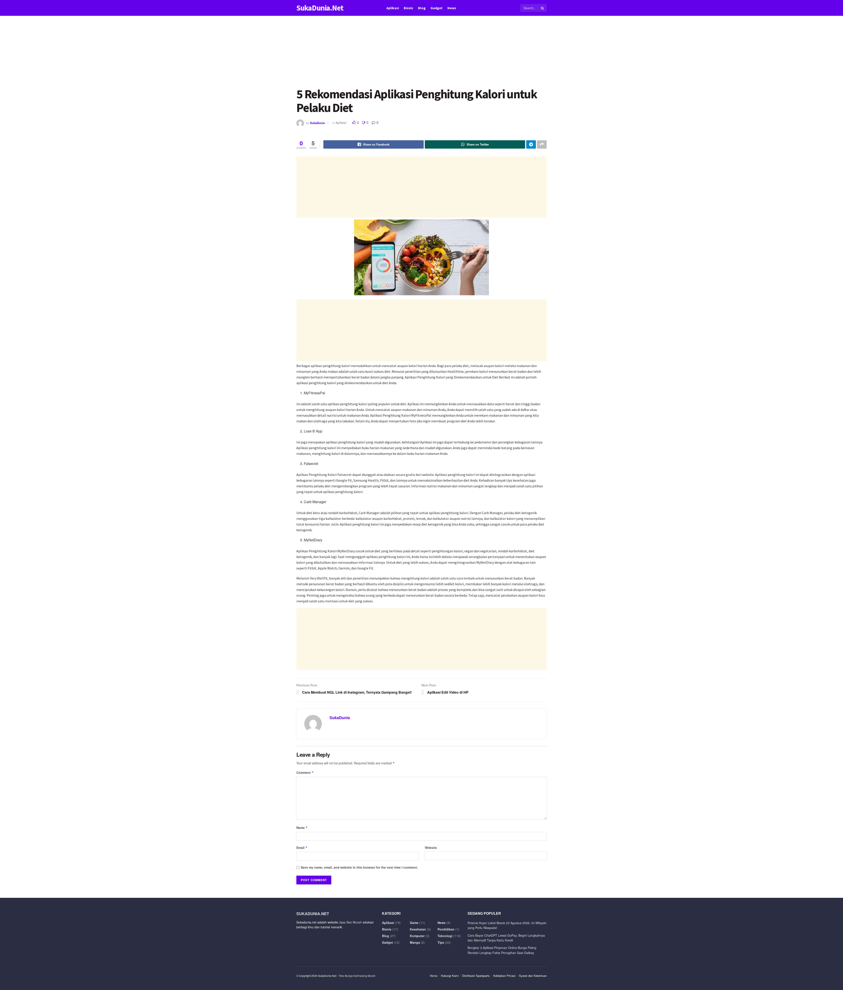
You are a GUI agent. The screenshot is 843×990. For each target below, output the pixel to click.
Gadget (437, 8)
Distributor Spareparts (476, 976)
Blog (422, 8)
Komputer (417, 936)
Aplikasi (392, 8)
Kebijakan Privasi (504, 976)
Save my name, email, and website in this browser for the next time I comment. (359, 867)
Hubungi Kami (450, 976)
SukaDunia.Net (319, 8)
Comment (305, 772)
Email (302, 847)
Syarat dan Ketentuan (533, 976)
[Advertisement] (421, 55)
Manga (415, 942)
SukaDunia (317, 123)
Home (433, 976)
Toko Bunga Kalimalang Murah (357, 975)
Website (431, 847)
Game (414, 922)
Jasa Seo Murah (350, 922)
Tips (441, 942)
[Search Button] (543, 8)
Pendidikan (446, 929)
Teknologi (445, 936)
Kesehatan (418, 929)
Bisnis (408, 8)
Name (302, 827)
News (451, 8)
